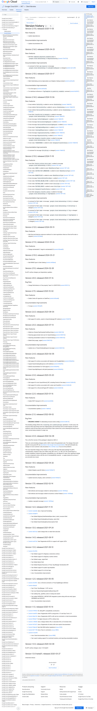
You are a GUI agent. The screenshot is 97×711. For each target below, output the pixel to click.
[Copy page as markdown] (50, 26)
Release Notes (44, 694)
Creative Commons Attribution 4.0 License (63, 674)
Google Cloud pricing (27, 691)
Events (80, 691)
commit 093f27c (65, 285)
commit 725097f (66, 319)
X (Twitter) (80, 694)
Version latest (31, 22)
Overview (4, 9)
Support (43, 691)
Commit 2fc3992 (32, 551)
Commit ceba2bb (32, 511)
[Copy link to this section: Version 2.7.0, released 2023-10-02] (54, 291)
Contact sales (25, 696)
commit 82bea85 (58, 249)
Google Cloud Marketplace (28, 694)
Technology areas (25, 2)
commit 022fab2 (38, 236)
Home (26, 17)
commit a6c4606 (48, 401)
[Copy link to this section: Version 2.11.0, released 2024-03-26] (55, 242)
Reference (19, 9)
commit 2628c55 (70, 382)
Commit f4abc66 (32, 627)
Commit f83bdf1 (32, 619)
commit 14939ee (62, 491)
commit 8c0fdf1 (74, 91)
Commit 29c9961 (32, 583)
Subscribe (79, 707)
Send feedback (74, 23)
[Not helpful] (79, 17)
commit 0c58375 (64, 421)
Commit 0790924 (33, 611)
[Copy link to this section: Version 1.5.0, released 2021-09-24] (55, 528)
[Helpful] (76, 17)
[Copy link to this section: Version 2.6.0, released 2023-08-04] (55, 312)
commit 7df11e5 (56, 165)
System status (44, 696)
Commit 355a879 (32, 513)
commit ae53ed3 (69, 81)
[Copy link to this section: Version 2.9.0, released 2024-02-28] (55, 268)
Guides (11, 9)
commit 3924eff (37, 306)
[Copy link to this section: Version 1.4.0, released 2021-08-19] (54, 538)
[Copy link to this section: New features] (36, 33)
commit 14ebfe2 (46, 408)
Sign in (93, 1)
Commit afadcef (32, 585)
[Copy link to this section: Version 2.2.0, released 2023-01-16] (54, 394)
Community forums (45, 689)
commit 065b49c (69, 361)
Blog (79, 689)
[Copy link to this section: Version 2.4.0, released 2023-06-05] (55, 354)
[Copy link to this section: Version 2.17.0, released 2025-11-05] (55, 29)
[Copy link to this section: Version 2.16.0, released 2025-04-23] (56, 49)
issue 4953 (59, 627)
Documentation (33, 17)
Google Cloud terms (46, 704)
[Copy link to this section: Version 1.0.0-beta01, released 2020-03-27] (61, 654)
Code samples (63, 694)
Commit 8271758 (33, 630)
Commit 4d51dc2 (32, 531)
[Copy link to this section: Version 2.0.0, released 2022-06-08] (55, 436)
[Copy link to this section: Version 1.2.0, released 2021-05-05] (55, 579)
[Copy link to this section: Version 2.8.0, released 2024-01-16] (54, 278)
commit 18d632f (66, 104)
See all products (26, 689)
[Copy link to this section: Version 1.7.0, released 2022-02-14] (54, 484)
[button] (10, 28)
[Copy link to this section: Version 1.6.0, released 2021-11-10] (54, 507)
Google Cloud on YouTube (84, 696)
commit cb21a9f (71, 68)
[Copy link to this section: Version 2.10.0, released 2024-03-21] (56, 255)
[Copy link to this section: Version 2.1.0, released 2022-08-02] (55, 415)
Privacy (32, 704)
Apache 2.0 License (34, 675)
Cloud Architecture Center (66, 696)
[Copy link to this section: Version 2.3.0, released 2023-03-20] (55, 375)
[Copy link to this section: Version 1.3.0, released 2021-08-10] (54, 547)
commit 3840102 (58, 332)
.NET (21, 6)
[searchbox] (10, 14)
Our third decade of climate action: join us (62, 704)
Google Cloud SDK (11, 6)
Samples (26, 9)
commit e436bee (50, 262)
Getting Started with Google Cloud (68, 691)
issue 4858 (52, 635)
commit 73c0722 (63, 58)
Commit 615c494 (32, 632)
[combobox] (59, 1)
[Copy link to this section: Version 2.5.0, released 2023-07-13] (55, 325)
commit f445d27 (49, 470)
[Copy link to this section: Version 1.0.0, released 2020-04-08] (55, 644)
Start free (90, 6)
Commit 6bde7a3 (32, 616)
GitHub (61, 689)
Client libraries (31, 6)
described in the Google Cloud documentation (53, 445)
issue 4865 (55, 630)
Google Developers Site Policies (55, 675)
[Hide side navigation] (18, 708)
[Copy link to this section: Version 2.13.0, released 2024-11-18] (55, 156)
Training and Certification (66, 699)
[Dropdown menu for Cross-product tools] (48, 2)
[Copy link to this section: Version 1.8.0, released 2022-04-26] (55, 463)
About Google (25, 704)
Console (73, 2)
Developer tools (42, 17)
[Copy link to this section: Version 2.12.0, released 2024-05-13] (55, 227)
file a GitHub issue (54, 446)
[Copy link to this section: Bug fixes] (33, 282)
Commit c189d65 (32, 621)
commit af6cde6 (54, 298)
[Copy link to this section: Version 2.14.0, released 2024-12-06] (55, 97)
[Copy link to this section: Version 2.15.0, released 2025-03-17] (55, 74)
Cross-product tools (40, 2)
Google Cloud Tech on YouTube (85, 699)
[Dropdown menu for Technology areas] (32, 2)
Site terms (37, 704)
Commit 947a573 (32, 624)
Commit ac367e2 (32, 541)
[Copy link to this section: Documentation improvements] (48, 40)
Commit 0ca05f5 (32, 613)
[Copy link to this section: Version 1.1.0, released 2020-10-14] (54, 607)
